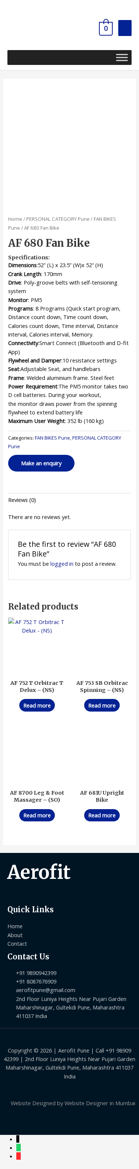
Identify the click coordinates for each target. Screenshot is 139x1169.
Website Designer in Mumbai (99, 1103)
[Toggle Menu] (122, 57)
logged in (61, 563)
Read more (37, 705)
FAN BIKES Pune (52, 437)
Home (15, 219)
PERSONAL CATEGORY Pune (58, 219)
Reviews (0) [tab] (22, 499)
